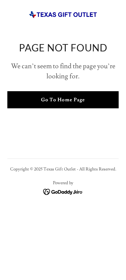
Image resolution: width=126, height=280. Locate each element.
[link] (63, 14)
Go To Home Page (63, 100)
